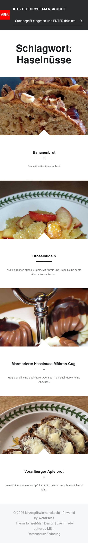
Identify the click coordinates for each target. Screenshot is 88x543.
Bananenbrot (44, 152)
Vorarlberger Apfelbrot (44, 471)
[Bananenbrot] (44, 79)
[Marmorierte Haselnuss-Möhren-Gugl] (44, 291)
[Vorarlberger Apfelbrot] (44, 398)
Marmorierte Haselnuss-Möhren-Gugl (44, 363)
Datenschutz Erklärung (44, 534)
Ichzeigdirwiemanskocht (42, 513)
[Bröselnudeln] (44, 183)
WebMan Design (42, 523)
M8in (50, 529)
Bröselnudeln (44, 256)
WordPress (46, 518)
